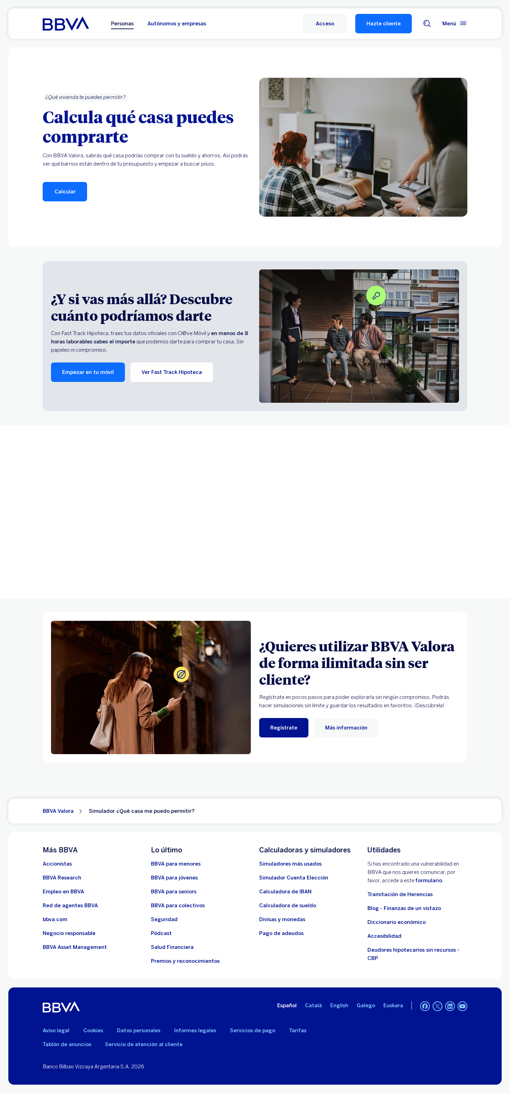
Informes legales (195, 1030)
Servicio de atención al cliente (143, 1044)
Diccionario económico (396, 922)
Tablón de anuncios (67, 1044)
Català (313, 1005)
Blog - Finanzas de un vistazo (404, 908)
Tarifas (297, 1030)
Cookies (93, 1030)
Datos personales (138, 1030)
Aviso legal (56, 1030)
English (339, 1005)
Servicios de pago (252, 1030)
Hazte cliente (383, 23)
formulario (428, 880)
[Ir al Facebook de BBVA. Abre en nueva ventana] (425, 1006)
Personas (122, 23)
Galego (366, 1005)
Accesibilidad (384, 936)
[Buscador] (427, 24)
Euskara (393, 1005)
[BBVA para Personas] (66, 24)
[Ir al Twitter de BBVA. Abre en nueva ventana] (437, 1006)
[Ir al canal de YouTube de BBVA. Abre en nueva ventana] (462, 1006)
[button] (325, 23)
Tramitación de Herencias (400, 894)
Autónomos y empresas (176, 23)
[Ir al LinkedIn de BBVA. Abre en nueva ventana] (450, 1006)
